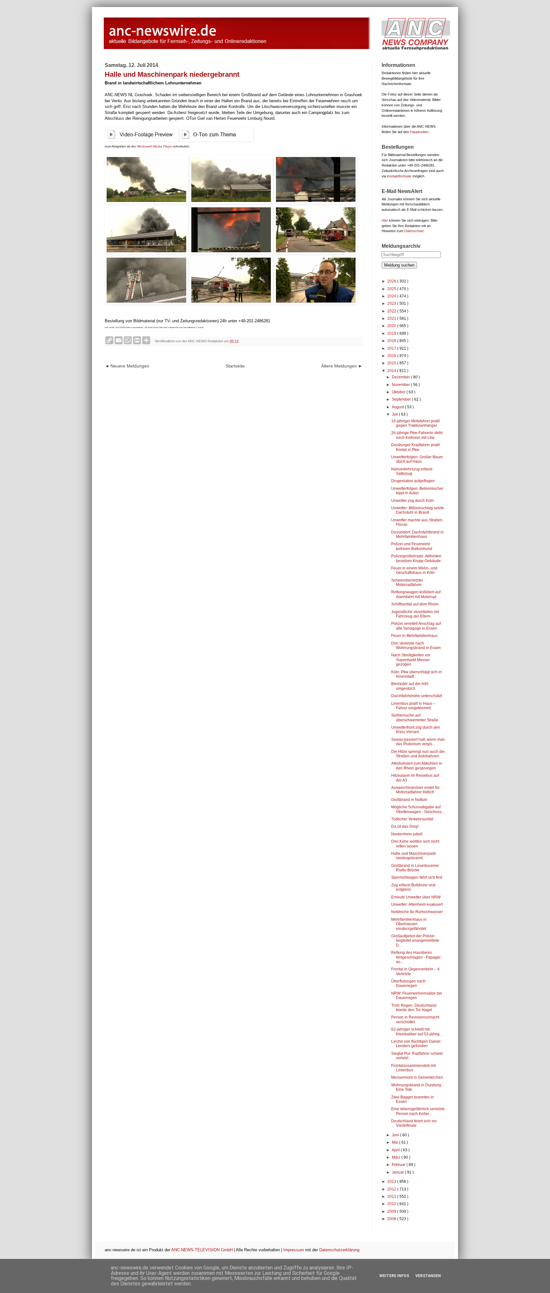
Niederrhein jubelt (406, 834)
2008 (392, 1219)
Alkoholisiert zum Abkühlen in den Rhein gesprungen (416, 765)
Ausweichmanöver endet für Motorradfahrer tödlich (415, 789)
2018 (392, 341)
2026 (392, 281)
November (401, 384)
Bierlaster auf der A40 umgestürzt (409, 686)
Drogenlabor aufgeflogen (413, 481)
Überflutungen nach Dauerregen (408, 983)
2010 (392, 1204)
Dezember (401, 377)
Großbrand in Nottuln (409, 799)
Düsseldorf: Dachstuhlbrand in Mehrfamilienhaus (417, 534)
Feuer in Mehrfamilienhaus (414, 635)
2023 (392, 303)
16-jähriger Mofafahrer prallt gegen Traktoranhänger (415, 423)
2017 (392, 348)
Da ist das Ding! (405, 826)
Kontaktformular (399, 176)
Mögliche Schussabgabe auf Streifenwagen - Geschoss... (417, 809)
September (402, 399)
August (398, 407)
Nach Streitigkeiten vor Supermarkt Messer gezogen (410, 660)
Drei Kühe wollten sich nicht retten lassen (415, 843)
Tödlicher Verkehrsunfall (412, 819)
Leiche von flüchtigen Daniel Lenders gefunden (416, 1043)
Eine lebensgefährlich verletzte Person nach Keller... (418, 1111)
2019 (392, 333)
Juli (395, 414)
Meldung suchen (399, 265)
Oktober (399, 392)
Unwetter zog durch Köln (412, 500)
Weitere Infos (394, 1276)
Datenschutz (414, 231)
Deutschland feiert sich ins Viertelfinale (414, 1123)
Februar (399, 1164)
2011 (392, 1196)
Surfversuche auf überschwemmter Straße (414, 717)
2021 (392, 318)
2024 (392, 296)
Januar (398, 1172)
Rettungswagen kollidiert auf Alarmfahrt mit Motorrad (416, 594)
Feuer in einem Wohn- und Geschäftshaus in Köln (414, 570)
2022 (392, 311)
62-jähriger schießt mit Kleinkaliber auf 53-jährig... (416, 1031)
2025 (392, 289)
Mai (395, 1142)
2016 (392, 356)
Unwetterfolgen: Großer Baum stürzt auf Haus (417, 459)
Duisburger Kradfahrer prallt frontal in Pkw (415, 447)
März (396, 1157)
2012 (392, 1189)
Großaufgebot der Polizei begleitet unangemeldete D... (415, 940)
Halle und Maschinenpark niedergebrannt (413, 855)
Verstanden (428, 1276)
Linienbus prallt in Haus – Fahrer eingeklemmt (413, 705)
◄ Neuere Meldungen (127, 365)
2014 (392, 370)
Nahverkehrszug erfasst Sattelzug (411, 471)
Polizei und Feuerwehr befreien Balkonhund (411, 546)
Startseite (235, 365)
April (396, 1150)
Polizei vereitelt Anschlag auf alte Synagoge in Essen (416, 625)
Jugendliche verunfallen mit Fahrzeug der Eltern (415, 614)
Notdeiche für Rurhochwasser (417, 912)
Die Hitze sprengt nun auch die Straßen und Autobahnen (418, 753)
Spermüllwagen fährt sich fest (416, 877)
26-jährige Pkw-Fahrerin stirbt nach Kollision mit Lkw (416, 435)
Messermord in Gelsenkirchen (417, 1077)
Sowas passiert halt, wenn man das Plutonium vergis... (418, 741)
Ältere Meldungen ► (342, 365)
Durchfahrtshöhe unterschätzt (416, 696)
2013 (392, 1181)
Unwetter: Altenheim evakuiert (417, 904)
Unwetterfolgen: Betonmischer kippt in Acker (417, 490)
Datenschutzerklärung (339, 1249)
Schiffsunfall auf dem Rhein (415, 604)
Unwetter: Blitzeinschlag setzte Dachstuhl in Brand (417, 510)
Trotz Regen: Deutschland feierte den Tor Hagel (413, 1007)
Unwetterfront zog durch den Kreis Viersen (415, 729)
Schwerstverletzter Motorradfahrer (407, 582)
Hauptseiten (419, 132)
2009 (392, 1211)
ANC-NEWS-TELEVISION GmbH (202, 1249)
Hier (385, 220)
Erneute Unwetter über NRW (416, 897)
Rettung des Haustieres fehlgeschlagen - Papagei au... (416, 957)
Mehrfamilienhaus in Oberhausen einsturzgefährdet (409, 924)
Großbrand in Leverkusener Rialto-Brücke (415, 867)
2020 (392, 326)
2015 (392, 363)
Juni (396, 1135)
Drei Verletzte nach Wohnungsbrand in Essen (416, 645)
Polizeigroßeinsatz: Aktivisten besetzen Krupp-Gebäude (416, 558)
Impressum (293, 1249)
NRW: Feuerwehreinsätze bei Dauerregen (416, 995)
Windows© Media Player (154, 146)
